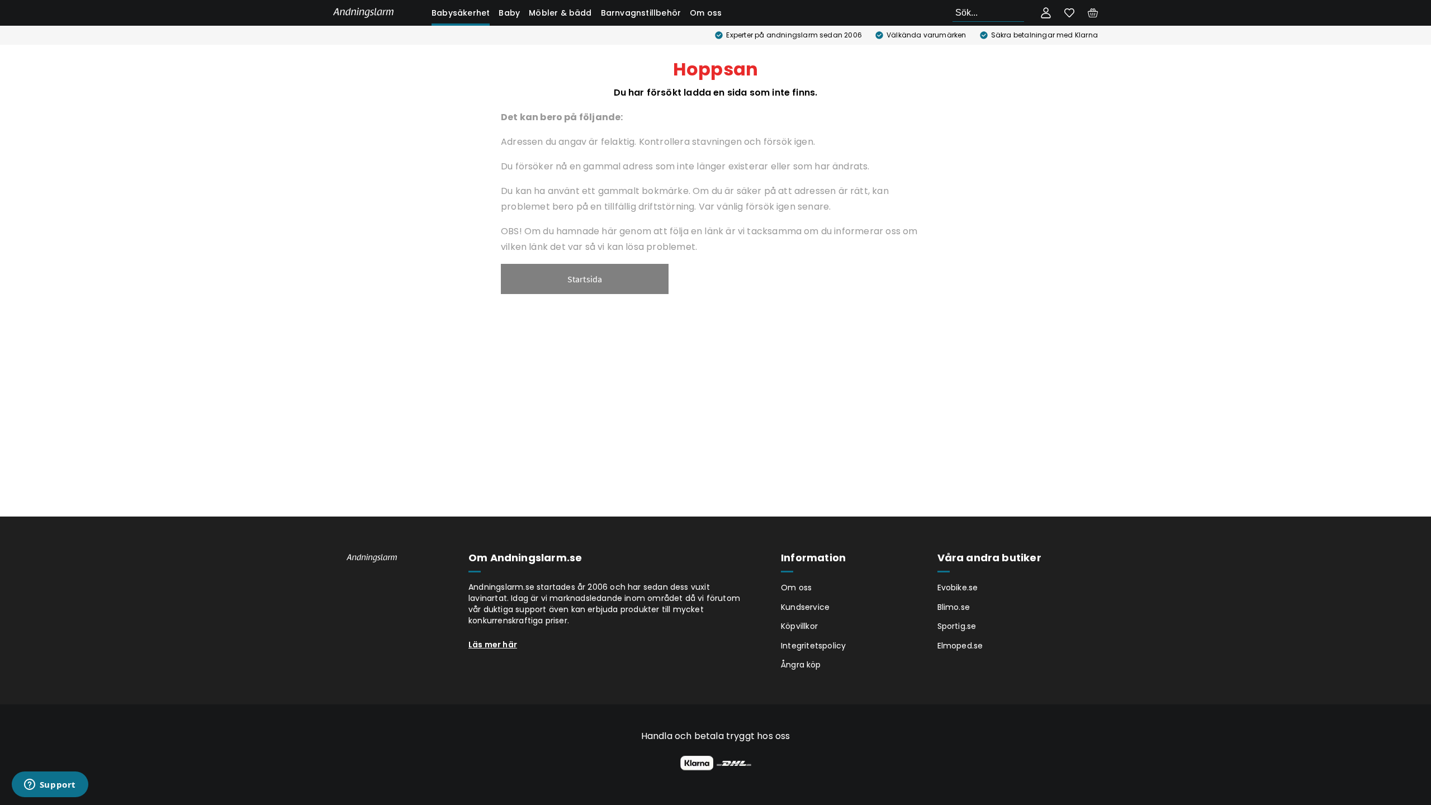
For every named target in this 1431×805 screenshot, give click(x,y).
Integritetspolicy (813, 645)
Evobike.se (957, 587)
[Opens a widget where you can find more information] (49, 785)
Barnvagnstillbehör (641, 12)
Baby (509, 12)
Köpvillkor (799, 626)
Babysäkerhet (461, 12)
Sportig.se (957, 626)
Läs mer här (492, 644)
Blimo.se (953, 607)
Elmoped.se (960, 645)
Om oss (706, 12)
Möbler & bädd (560, 12)
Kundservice (805, 607)
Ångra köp (801, 664)
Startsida (585, 279)
